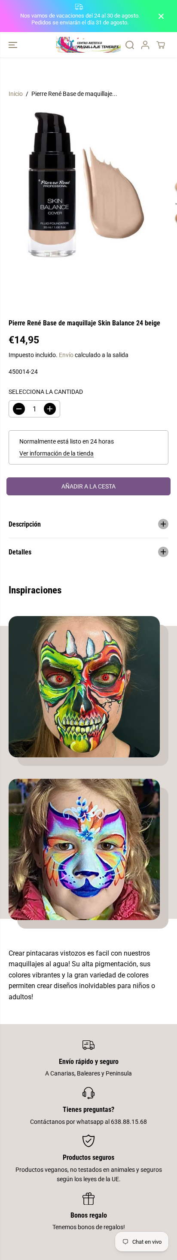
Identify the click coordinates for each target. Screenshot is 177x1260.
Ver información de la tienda (56, 453)
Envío (66, 354)
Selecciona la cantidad (46, 391)
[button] (14, 45)
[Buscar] (129, 45)
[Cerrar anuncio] (161, 16)
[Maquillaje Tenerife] (88, 45)
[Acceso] (145, 45)
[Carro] (160, 45)
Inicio (16, 93)
